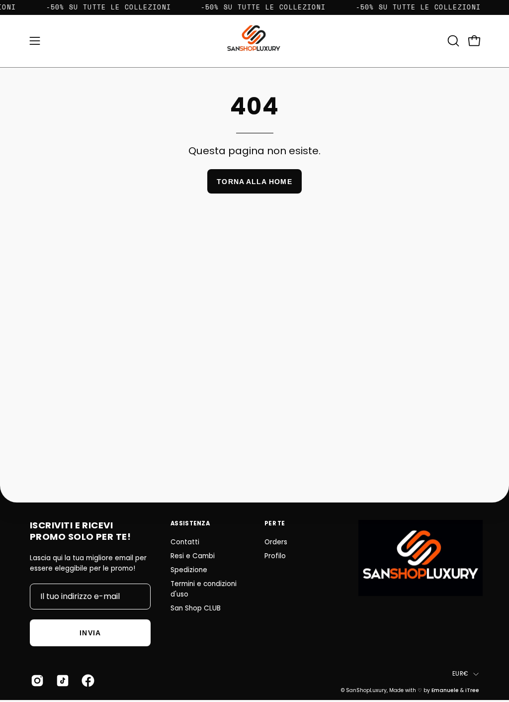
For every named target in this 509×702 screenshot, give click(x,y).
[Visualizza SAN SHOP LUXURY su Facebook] (87, 680)
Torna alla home (254, 182)
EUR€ (460, 674)
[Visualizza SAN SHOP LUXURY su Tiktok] (61, 680)
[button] (452, 41)
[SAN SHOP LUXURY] (254, 41)
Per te (274, 523)
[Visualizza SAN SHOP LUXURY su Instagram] (36, 680)
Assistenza (190, 523)
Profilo (275, 556)
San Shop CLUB (195, 608)
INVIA (90, 633)
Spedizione (188, 570)
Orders (275, 542)
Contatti (184, 542)
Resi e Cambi (192, 556)
